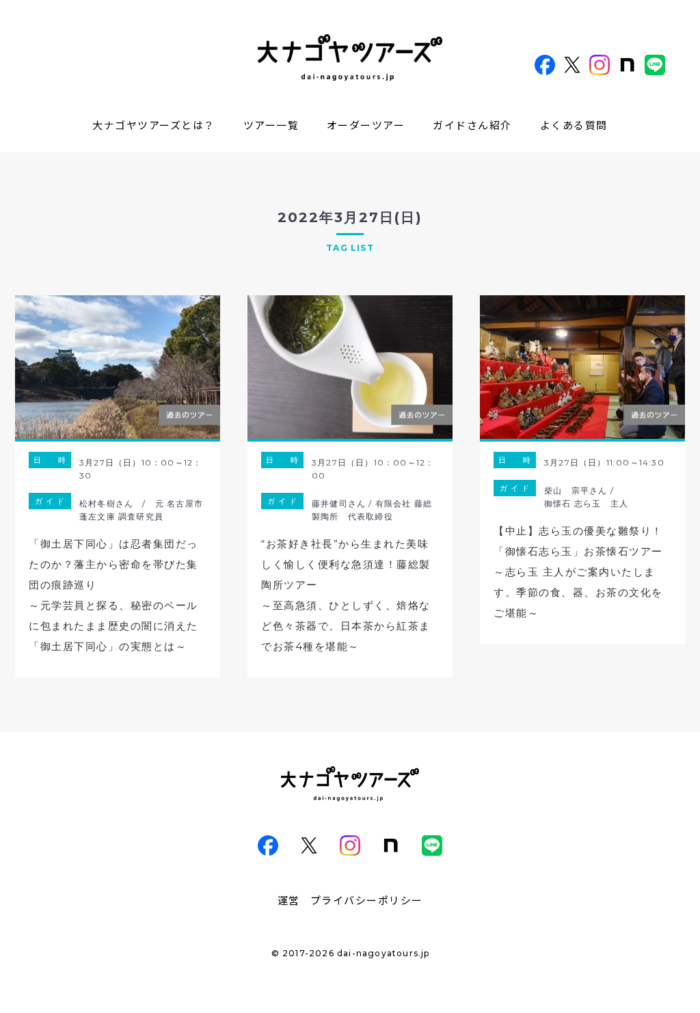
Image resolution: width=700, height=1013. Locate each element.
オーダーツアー (366, 125)
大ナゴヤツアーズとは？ (153, 125)
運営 (289, 900)
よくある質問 (574, 125)
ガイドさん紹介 (472, 125)
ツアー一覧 (271, 125)
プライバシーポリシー (366, 900)
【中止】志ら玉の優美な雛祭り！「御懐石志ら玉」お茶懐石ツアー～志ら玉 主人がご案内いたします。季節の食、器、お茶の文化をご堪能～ (578, 571)
